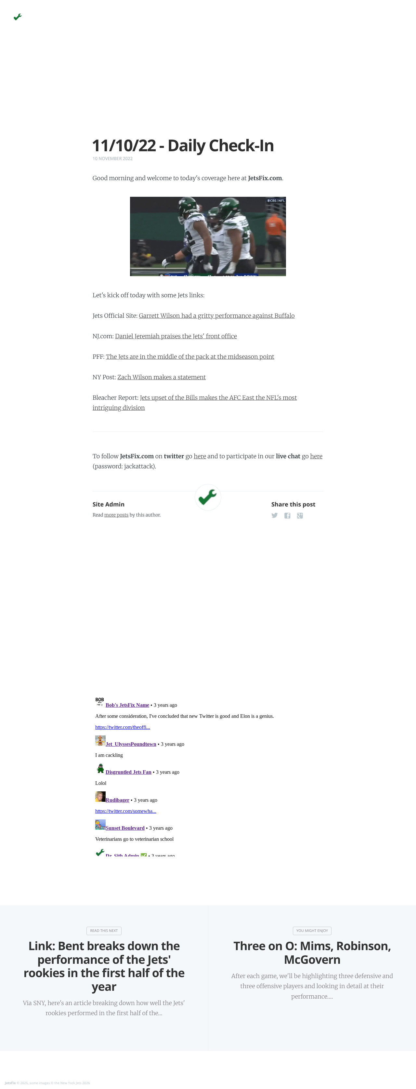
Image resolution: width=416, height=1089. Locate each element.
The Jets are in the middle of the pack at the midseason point (190, 356)
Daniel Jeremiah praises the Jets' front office (176, 336)
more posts (116, 515)
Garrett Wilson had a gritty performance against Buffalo (217, 315)
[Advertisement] (208, 90)
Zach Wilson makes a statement (161, 377)
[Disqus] (208, 605)
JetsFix (10, 1083)
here (200, 456)
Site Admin (108, 504)
